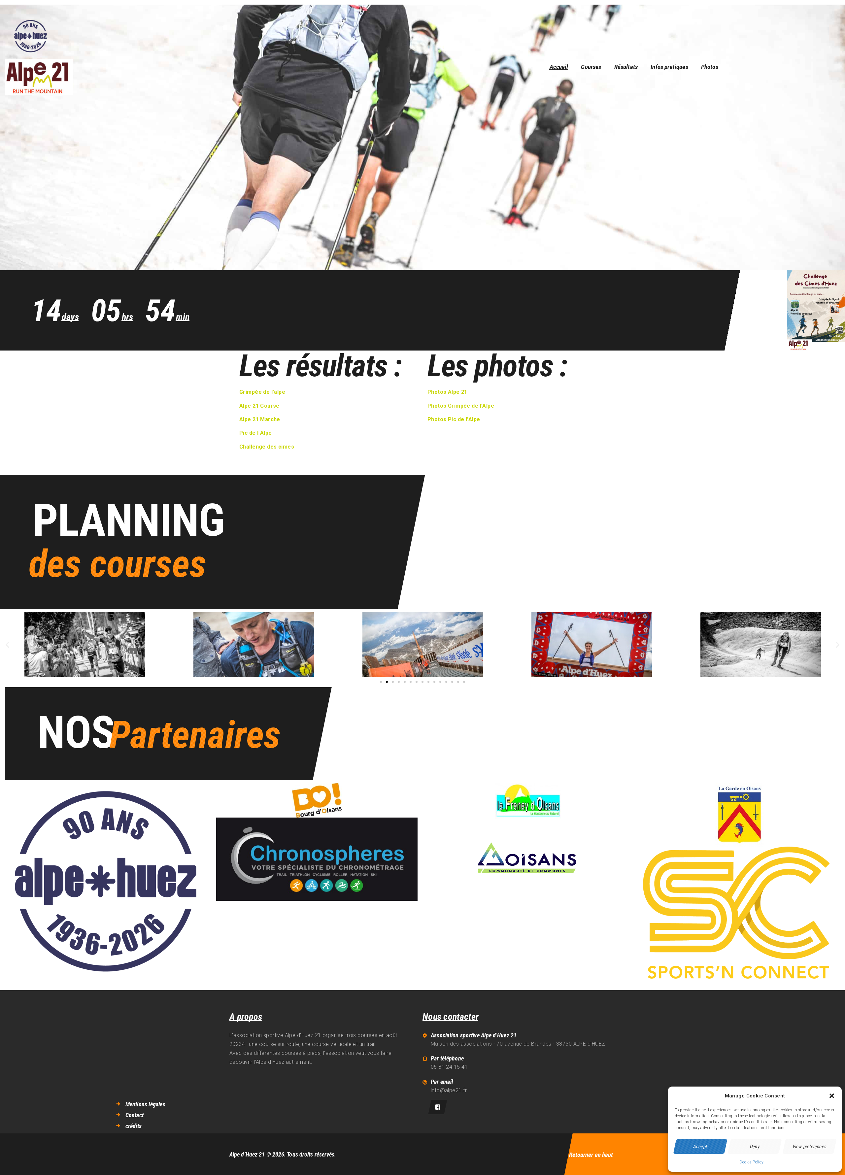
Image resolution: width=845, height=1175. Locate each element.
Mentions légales (145, 1104)
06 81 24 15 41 (449, 1067)
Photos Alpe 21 (447, 392)
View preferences (809, 1146)
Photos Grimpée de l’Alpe (460, 406)
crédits (133, 1126)
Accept (700, 1146)
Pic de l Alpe (255, 433)
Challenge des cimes (266, 447)
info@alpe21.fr (449, 1090)
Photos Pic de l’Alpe (453, 419)
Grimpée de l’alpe (262, 392)
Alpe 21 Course (259, 406)
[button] (831, 1095)
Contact (134, 1115)
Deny (755, 1146)
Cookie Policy (751, 1162)
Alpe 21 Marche (259, 419)
